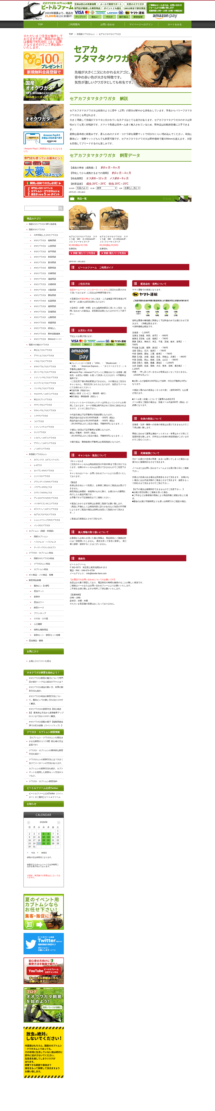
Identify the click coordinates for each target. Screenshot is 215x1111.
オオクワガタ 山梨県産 (45, 317)
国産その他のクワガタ (39, 344)
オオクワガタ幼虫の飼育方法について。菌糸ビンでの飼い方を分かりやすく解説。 (46, 700)
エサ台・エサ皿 (41, 618)
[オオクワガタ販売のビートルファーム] (49, 18)
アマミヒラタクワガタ (44, 355)
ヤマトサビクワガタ (43, 405)
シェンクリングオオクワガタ (47, 520)
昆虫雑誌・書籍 (36, 640)
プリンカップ (40, 613)
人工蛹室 (38, 624)
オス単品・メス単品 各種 (41, 575)
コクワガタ (39, 421)
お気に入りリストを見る (40, 661)
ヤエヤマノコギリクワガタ (46, 394)
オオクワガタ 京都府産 (45, 284)
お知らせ (31, 803)
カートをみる (175, 24)
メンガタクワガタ (42, 525)
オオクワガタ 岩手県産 (45, 251)
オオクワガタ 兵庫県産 (45, 273)
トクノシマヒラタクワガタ (46, 377)
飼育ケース (39, 607)
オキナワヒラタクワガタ (45, 366)
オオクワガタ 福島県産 (45, 240)
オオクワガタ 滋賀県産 (45, 279)
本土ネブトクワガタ (43, 399)
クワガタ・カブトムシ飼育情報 (43, 732)
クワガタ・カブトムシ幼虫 (41, 553)
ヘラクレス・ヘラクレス (45, 542)
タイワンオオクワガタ (44, 470)
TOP (40, 24)
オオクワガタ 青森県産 (45, 322)
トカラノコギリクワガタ (45, 438)
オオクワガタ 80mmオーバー (48, 339)
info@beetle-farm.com (96, 573)
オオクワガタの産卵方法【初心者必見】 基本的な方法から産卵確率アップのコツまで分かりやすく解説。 (46, 712)
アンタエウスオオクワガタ (46, 498)
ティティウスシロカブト (45, 547)
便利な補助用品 (41, 629)
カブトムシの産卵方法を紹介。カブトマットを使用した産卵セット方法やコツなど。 (46, 772)
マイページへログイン (141, 24)
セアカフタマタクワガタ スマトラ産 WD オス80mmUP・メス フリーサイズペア (83, 239)
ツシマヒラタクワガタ (44, 388)
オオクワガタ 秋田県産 (45, 257)
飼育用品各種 (35, 580)
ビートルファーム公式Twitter (42, 788)
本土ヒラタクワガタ (43, 350)
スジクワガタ (40, 432)
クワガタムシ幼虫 (42, 564)
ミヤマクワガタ (41, 416)
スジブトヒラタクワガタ (45, 383)
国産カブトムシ (41, 536)
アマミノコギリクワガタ (45, 443)
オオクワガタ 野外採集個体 (47, 334)
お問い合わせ (107, 24)
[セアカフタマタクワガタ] (83, 228)
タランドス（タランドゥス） (47, 459)
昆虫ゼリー (39, 602)
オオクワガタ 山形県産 (45, 246)
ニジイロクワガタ (42, 476)
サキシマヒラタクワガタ (45, 410)
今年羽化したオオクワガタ (46, 235)
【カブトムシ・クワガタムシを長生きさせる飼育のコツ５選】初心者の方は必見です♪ (46, 741)
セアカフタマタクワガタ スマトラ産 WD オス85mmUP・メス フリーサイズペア (114, 239)
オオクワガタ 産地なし (45, 328)
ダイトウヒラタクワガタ (45, 372)
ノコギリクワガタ (42, 449)
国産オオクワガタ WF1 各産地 (42, 224)
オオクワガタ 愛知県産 (45, 295)
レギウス (38, 465)
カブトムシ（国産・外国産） (42, 531)
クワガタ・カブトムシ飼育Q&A (43, 781)
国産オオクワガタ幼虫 (44, 558)
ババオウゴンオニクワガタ (46, 503)
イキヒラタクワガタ (43, 361)
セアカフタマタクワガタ (45, 514)
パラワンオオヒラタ (43, 487)
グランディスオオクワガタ (46, 482)
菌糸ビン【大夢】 (42, 586)
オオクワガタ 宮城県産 (45, 312)
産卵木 (37, 597)
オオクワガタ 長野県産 (45, 268)
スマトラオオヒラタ (43, 492)
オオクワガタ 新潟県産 (45, 262)
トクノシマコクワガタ (44, 427)
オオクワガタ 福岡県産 (45, 306)
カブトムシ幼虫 (41, 569)
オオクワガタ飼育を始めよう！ (43, 672)
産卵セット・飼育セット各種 (47, 635)
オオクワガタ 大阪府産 (45, 290)
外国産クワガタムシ (86, 34)
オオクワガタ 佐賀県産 (45, 301)
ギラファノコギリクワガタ (46, 509)
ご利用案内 (74, 24)
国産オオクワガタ (37, 229)
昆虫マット (39, 591)
